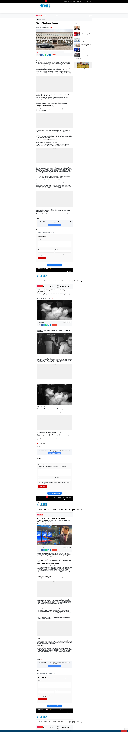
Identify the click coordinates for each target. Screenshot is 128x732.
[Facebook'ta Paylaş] (41, 55)
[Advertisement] (73, 6)
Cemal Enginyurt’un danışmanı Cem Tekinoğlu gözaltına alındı (69, 286)
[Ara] (90, 23)
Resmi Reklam (78, 11)
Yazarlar (77, 1)
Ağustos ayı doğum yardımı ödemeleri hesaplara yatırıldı (86, 45)
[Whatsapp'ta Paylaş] (45, 55)
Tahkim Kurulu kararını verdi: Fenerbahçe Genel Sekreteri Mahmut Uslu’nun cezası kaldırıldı (86, 28)
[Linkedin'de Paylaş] (50, 55)
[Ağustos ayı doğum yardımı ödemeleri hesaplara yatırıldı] (77, 45)
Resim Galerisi (70, 1)
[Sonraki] (91, 16)
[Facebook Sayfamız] (85, 1)
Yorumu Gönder (41, 257)
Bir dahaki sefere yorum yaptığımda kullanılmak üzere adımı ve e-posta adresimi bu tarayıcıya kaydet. (54, 255)
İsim (39, 249)
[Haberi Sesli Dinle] (65, 52)
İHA (52, 298)
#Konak (44, 443)
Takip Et (54, 54)
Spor (61, 11)
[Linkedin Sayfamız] (69, 271)
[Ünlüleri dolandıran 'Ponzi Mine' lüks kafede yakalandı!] (77, 55)
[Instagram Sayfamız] (87, 1)
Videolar (74, 1)
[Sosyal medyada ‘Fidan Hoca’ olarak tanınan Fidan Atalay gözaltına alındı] (77, 40)
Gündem (47, 11)
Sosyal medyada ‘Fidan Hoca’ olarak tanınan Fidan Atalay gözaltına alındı (86, 40)
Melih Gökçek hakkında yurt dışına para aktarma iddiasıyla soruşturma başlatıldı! (52, 286)
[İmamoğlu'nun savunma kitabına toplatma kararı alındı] (77, 50)
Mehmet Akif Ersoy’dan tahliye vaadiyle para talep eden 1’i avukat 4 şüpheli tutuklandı (63, 286)
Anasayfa (65, 1)
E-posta (57, 249)
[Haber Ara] (91, 11)
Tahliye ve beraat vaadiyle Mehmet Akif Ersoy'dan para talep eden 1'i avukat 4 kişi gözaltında (86, 34)
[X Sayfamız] (64, 271)
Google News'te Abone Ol (55, 224)
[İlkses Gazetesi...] (45, 5)
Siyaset (51, 11)
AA (51, 27)
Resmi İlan (73, 11)
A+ (69, 52)
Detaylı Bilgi (76, 730)
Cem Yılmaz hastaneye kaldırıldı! (49, 15)
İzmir (64, 11)
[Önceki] (89, 16)
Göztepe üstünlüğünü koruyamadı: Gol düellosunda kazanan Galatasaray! (45, 286)
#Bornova (40, 443)
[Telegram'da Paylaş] (47, 55)
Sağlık (68, 11)
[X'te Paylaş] (43, 55)
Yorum (39, 239)
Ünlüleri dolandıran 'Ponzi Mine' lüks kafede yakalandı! (86, 55)
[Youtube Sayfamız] (90, 1)
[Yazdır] (71, 52)
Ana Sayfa (39, 19)
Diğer (84, 11)
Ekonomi (56, 11)
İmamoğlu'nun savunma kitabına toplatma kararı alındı (85, 50)
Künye (81, 1)
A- (67, 52)
